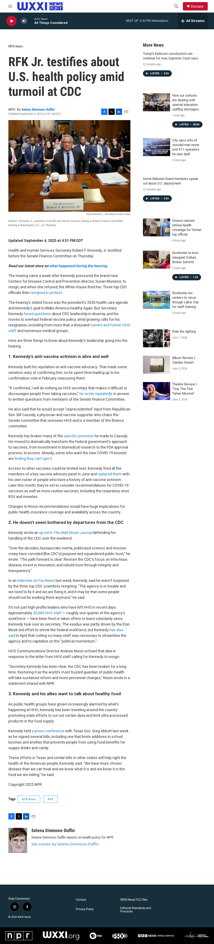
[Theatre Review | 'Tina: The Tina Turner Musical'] (156, 391)
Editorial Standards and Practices (135, 910)
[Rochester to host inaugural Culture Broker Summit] (156, 260)
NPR (50, 799)
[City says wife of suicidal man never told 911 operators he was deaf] (156, 147)
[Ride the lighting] (156, 338)
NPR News (15, 46)
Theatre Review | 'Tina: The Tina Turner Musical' (184, 388)
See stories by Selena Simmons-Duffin (65, 844)
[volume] (24, 21)
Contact (81, 899)
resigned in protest (46, 292)
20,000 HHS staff (47, 613)
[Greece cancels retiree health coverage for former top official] (156, 227)
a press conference (48, 731)
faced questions (37, 314)
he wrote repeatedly (95, 393)
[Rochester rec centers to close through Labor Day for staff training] (156, 300)
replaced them (110, 474)
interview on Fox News (36, 580)
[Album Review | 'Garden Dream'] (156, 365)
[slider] (30, 21)
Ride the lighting (184, 331)
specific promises (79, 436)
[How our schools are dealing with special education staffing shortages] (156, 102)
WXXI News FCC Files (134, 899)
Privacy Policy (85, 909)
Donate (197, 6)
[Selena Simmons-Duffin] (17, 840)
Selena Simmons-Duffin (38, 109)
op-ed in (65, 532)
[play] (11, 21)
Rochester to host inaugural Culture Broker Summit (185, 257)
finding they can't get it (33, 458)
